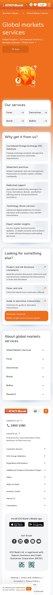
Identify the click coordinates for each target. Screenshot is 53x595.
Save (17, 49)
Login (42, 5)
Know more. (21, 590)
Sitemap (15, 577)
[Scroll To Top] (46, 411)
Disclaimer (18, 581)
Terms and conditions (31, 577)
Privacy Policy (32, 581)
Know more (28, 42)
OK (28, 589)
